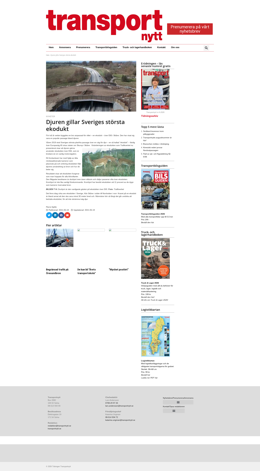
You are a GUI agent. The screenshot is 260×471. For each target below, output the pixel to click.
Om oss (175, 47)
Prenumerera (83, 47)
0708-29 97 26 (111, 403)
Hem (51, 47)
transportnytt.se (54, 428)
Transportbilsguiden (106, 47)
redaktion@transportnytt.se (59, 426)
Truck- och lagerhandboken (137, 47)
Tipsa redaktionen (177, 406)
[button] (206, 48)
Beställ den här (147, 222)
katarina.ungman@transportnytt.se (120, 420)
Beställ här (145, 375)
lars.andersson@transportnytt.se (119, 406)
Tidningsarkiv (149, 116)
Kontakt (161, 47)
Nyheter (50, 116)
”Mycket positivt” (119, 269)
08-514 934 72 (111, 417)
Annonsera (65, 47)
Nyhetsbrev (168, 398)
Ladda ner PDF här (149, 378)
